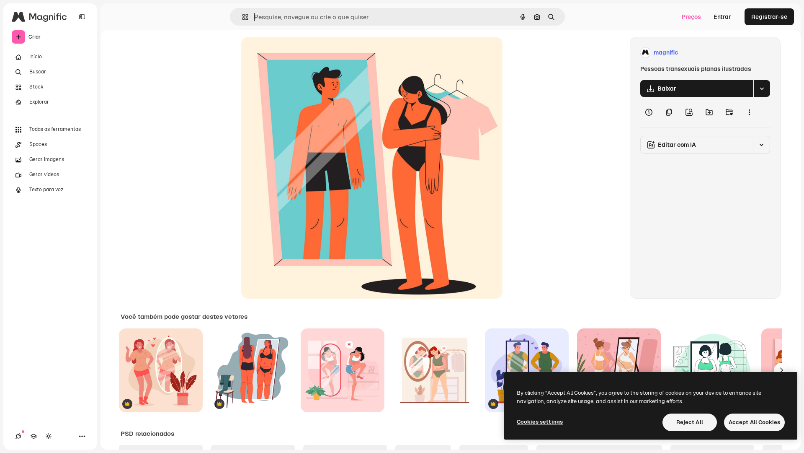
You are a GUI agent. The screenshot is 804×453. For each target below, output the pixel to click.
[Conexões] (18, 436)
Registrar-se (769, 17)
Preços (691, 17)
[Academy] (33, 436)
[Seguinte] (781, 370)
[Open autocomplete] (241, 17)
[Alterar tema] (48, 436)
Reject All (689, 422)
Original (295, 53)
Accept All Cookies (754, 422)
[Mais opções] (749, 112)
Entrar (722, 17)
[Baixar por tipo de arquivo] (761, 88)
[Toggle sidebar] (82, 16)
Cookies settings (540, 421)
